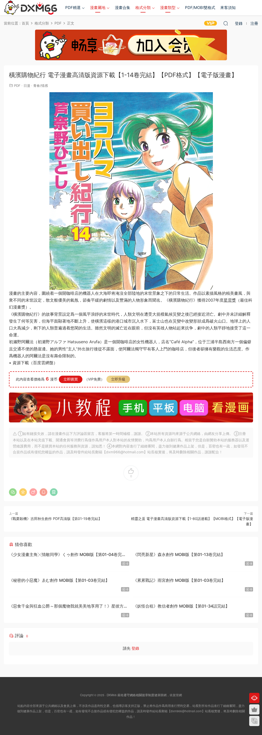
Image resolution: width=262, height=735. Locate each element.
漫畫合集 (122, 7)
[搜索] (225, 23)
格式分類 (143, 7)
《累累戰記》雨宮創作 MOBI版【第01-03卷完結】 (179, 580)
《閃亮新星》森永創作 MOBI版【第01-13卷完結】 (179, 554)
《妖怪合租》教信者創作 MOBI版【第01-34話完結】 (181, 606)
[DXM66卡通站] (31, 7)
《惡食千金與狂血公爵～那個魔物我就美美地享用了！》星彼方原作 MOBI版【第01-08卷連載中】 (68, 606)
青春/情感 (40, 86)
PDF (17, 86)
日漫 (27, 86)
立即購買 (70, 379)
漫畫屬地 (97, 7)
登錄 (135, 648)
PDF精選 (73, 7)
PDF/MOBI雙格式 (200, 7)
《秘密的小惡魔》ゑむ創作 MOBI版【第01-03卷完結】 (59, 580)
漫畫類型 (168, 7)
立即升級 (118, 379)
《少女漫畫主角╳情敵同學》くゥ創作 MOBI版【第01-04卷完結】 (65, 555)
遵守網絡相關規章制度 (139, 695)
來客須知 (228, 7)
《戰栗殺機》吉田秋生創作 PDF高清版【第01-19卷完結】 (55, 518)
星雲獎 (230, 300)
